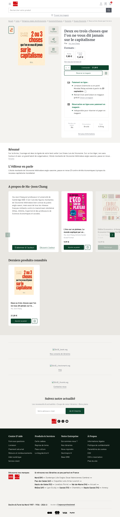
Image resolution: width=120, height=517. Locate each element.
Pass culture (40, 449)
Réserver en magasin (83, 73)
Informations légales (96, 441)
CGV (89, 453)
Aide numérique (14, 457)
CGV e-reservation (95, 457)
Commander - (90, 68)
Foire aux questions (16, 441)
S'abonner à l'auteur (24, 247)
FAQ (60, 370)
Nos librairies (66, 445)
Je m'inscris (75, 411)
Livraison (12, 445)
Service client (14, 461)
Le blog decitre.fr (42, 453)
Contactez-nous (60, 386)
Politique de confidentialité (98, 445)
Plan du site (92, 461)
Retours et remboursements (20, 453)
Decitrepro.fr (66, 453)
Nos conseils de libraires (60, 354)
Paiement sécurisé (16, 449)
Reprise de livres (42, 445)
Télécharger (108, 247)
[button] (60, 154)
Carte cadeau (40, 441)
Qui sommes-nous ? (69, 441)
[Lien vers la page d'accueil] (15, 4)
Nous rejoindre (67, 449)
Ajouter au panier (74, 247)
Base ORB (65, 457)
